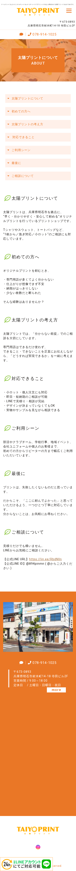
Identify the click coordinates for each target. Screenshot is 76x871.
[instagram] (38, 848)
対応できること (23, 137)
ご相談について (23, 176)
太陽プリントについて (27, 98)
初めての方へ (21, 111)
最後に (16, 163)
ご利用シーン (21, 150)
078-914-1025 (45, 34)
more (56, 690)
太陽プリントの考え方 (27, 124)
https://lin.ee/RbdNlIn (45, 559)
